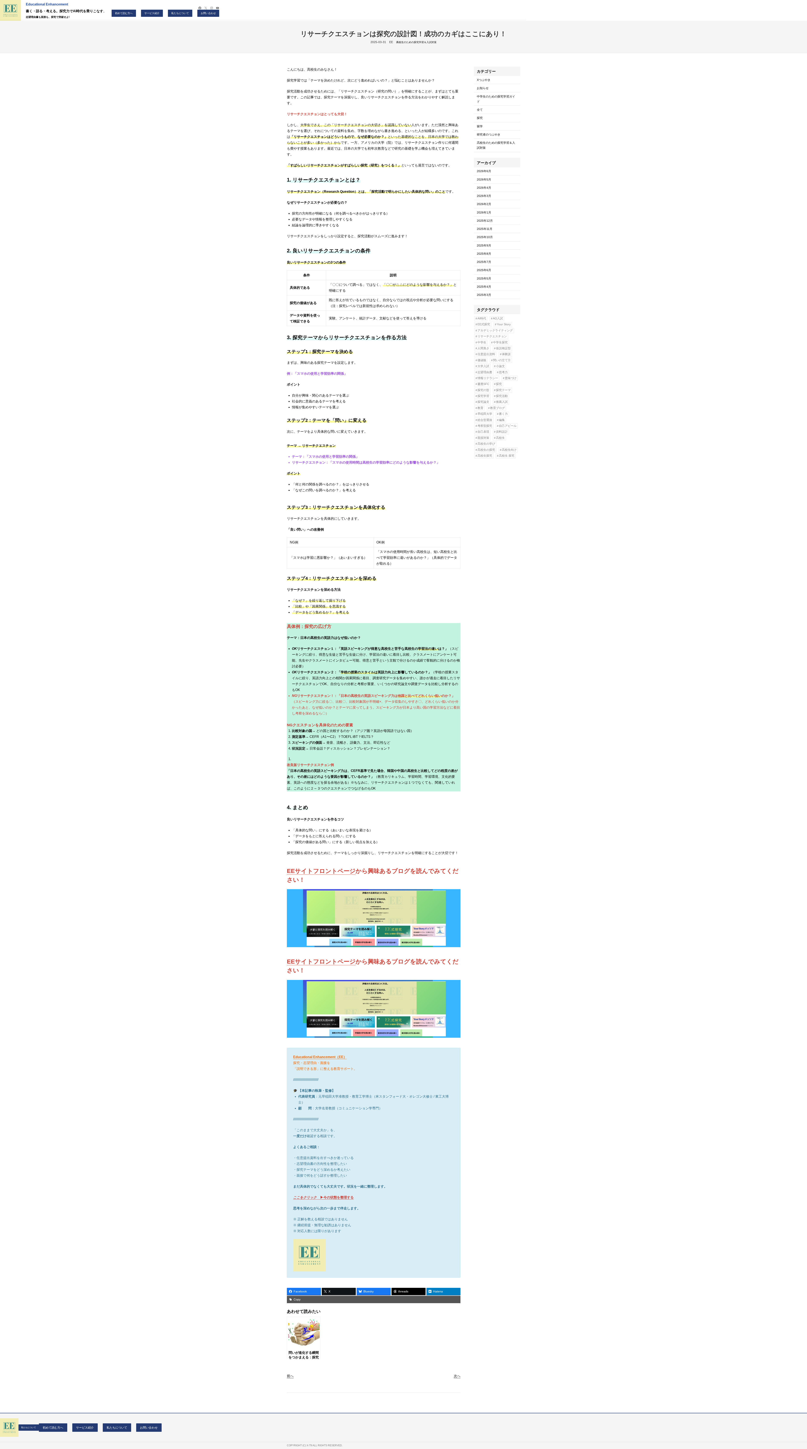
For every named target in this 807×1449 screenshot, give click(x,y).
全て (480, 109)
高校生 (500, 437)
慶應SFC (483, 384)
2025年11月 (484, 229)
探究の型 (483, 390)
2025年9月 (484, 245)
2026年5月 (484, 179)
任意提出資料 (486, 354)
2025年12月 (485, 220)
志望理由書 (484, 372)
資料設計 (502, 431)
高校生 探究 (506, 455)
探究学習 (483, 396)
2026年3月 (484, 196)
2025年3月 (484, 295)
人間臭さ (483, 348)
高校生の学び (486, 443)
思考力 (503, 372)
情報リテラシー (487, 378)
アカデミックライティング (495, 330)
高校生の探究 (486, 449)
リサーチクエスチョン (492, 336)
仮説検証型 (503, 348)
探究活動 (502, 396)
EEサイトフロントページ (321, 871)
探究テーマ (503, 390)
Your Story (504, 324)
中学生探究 (500, 342)
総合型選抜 (484, 420)
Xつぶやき (484, 80)
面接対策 (483, 437)
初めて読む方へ (124, 13)
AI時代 (481, 318)
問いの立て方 (502, 360)
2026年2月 (484, 204)
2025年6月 (484, 270)
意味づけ (511, 378)
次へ (457, 1376)
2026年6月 (484, 171)
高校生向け (509, 449)
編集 (502, 420)
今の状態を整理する (338, 1197)
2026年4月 (484, 187)
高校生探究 (484, 455)
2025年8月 (484, 253)
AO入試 (498, 318)
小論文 (500, 366)
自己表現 (483, 431)
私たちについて (180, 13)
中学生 (481, 342)
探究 (480, 118)
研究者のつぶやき (488, 134)
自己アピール (508, 425)
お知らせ (483, 88)
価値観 (481, 360)
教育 (480, 408)
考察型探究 (484, 425)
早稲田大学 (484, 413)
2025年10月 (485, 237)
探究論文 (483, 401)
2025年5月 (484, 278)
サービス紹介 (152, 13)
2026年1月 (484, 212)
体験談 (506, 354)
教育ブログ (497, 408)
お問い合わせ (208, 13)
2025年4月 (484, 286)
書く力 (503, 413)
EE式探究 (483, 324)
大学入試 (483, 366)
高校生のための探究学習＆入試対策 (416, 42)
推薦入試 (502, 401)
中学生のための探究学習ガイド (496, 99)
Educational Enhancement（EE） (320, 1057)
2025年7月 (484, 262)
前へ (290, 1376)
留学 (480, 126)
